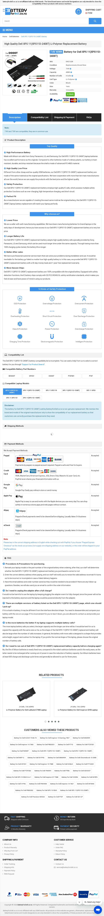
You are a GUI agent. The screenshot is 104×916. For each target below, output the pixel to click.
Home (5, 36)
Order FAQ (59, 847)
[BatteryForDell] (15, 11)
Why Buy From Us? (11, 851)
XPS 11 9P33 (91, 390)
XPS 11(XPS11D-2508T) (31, 390)
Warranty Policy (61, 851)
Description (15, 117)
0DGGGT (12, 376)
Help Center (60, 844)
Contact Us (60, 864)
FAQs (89, 117)
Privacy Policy (9, 854)
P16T (91, 376)
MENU (9, 29)
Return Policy (60, 854)
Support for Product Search (33, 364)
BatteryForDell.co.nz (25, 905)
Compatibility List (39, 117)
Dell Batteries (14, 36)
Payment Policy (9, 871)
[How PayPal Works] (88, 894)
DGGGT (51, 376)
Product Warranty (10, 847)
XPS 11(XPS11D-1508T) (31, 398)
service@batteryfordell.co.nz (67, 867)
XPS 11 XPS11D (12, 398)
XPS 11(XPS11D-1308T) (71, 390)
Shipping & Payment (64, 117)
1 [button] (45, 721)
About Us (7, 844)
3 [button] (52, 721)
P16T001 (71, 376)
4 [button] (55, 721)
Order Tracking (9, 864)
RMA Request (9, 874)
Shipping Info (9, 867)
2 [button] (48, 721)
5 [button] (58, 721)
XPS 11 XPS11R (51, 390)
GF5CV (31, 376)
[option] (25, 67)
